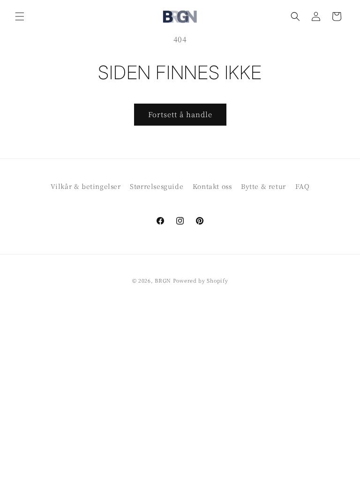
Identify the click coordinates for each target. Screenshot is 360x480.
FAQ (302, 186)
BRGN (163, 280)
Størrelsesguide (156, 186)
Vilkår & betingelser (86, 186)
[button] (19, 16)
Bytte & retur (263, 186)
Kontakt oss (212, 186)
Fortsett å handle (180, 114)
